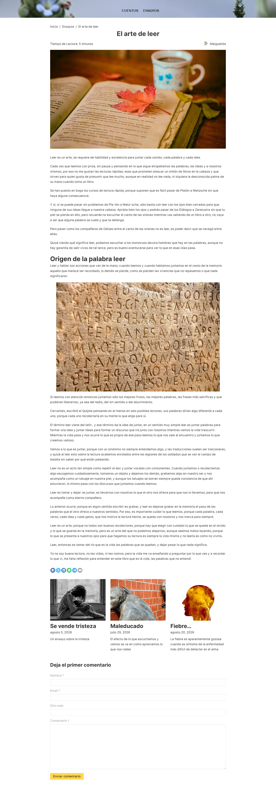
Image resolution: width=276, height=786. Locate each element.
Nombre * (57, 675)
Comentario (59, 721)
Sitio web (56, 706)
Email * (55, 691)
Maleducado (126, 626)
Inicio (54, 26)
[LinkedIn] (63, 570)
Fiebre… (180, 626)
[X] (58, 570)
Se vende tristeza (73, 626)
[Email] (80, 570)
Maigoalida (218, 44)
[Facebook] (52, 570)
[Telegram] (74, 570)
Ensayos (151, 11)
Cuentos (130, 11)
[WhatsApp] (69, 570)
